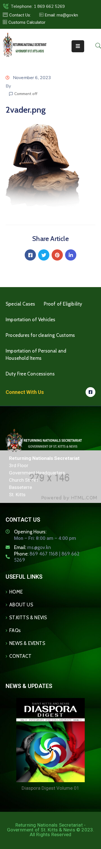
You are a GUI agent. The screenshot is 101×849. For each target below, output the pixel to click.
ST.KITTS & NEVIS (28, 617)
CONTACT (20, 656)
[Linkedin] (70, 255)
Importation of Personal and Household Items (36, 354)
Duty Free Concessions (30, 374)
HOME (16, 592)
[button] (58, 15)
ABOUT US (21, 604)
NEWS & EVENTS (27, 643)
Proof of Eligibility (63, 304)
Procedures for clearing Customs (40, 335)
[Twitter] (43, 255)
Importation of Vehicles (31, 319)
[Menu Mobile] (78, 46)
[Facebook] (30, 255)
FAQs (15, 630)
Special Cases (20, 304)
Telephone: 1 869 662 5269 (38, 6)
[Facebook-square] (90, 392)
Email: (32, 547)
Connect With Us (25, 392)
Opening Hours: (30, 532)
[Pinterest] (57, 255)
